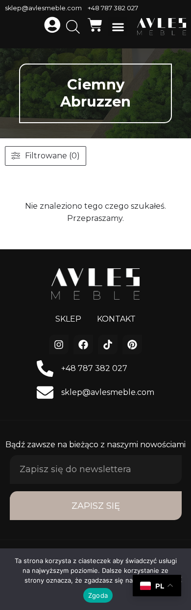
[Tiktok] (108, 344)
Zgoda (98, 595)
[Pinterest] (132, 344)
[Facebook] (83, 344)
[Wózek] (95, 25)
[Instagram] (59, 344)
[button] (117, 26)
